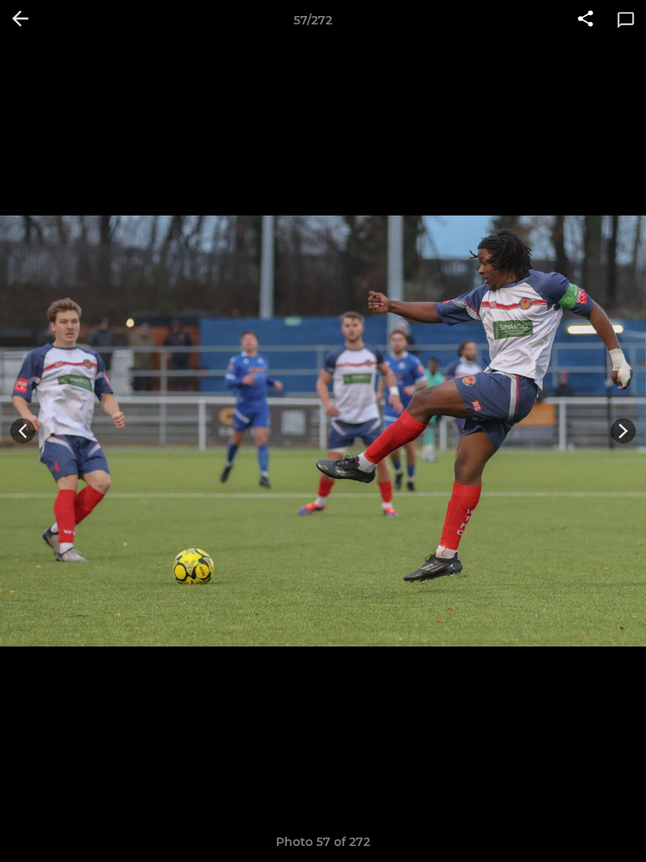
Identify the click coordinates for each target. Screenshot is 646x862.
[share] (585, 20)
